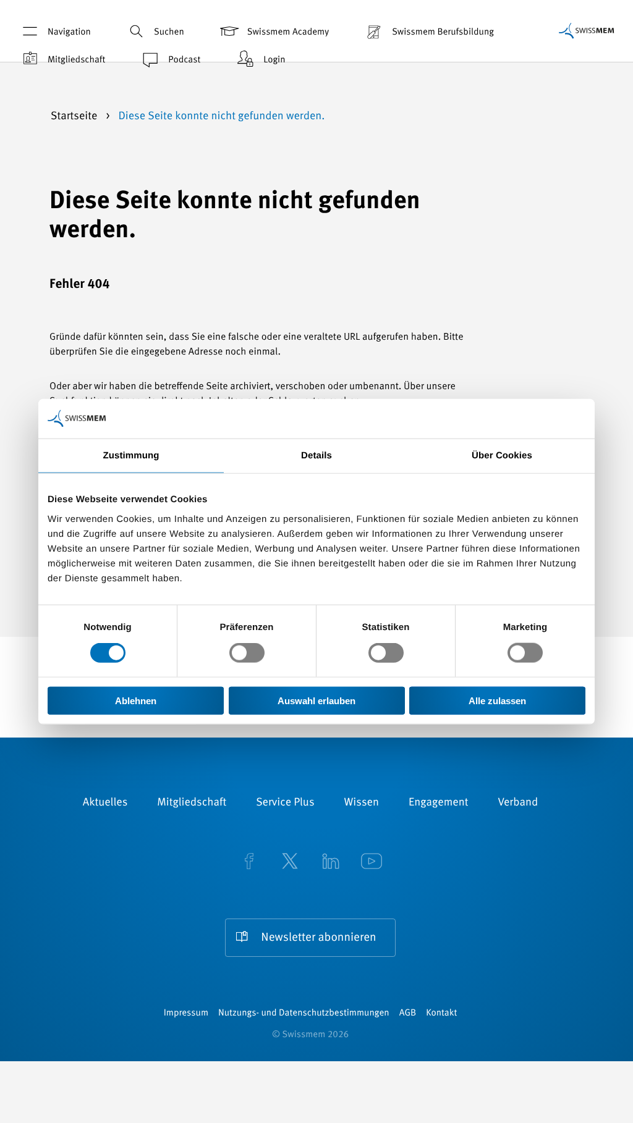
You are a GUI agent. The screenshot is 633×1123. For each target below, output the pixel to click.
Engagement (439, 803)
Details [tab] (316, 455)
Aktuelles (105, 803)
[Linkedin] (330, 862)
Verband (518, 803)
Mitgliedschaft (76, 60)
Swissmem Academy (288, 32)
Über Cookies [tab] (502, 455)
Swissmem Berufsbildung (443, 32)
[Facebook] (249, 862)
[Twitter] (289, 862)
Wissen (361, 803)
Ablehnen (135, 700)
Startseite (75, 116)
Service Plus (285, 803)
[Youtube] (371, 862)
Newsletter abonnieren (318, 938)
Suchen (169, 32)
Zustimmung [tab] (131, 455)
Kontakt (441, 1013)
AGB (407, 1013)
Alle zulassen (497, 700)
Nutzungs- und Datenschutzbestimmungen (303, 1013)
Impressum (186, 1013)
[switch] (247, 653)
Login (274, 60)
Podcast (184, 60)
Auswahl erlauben (316, 700)
